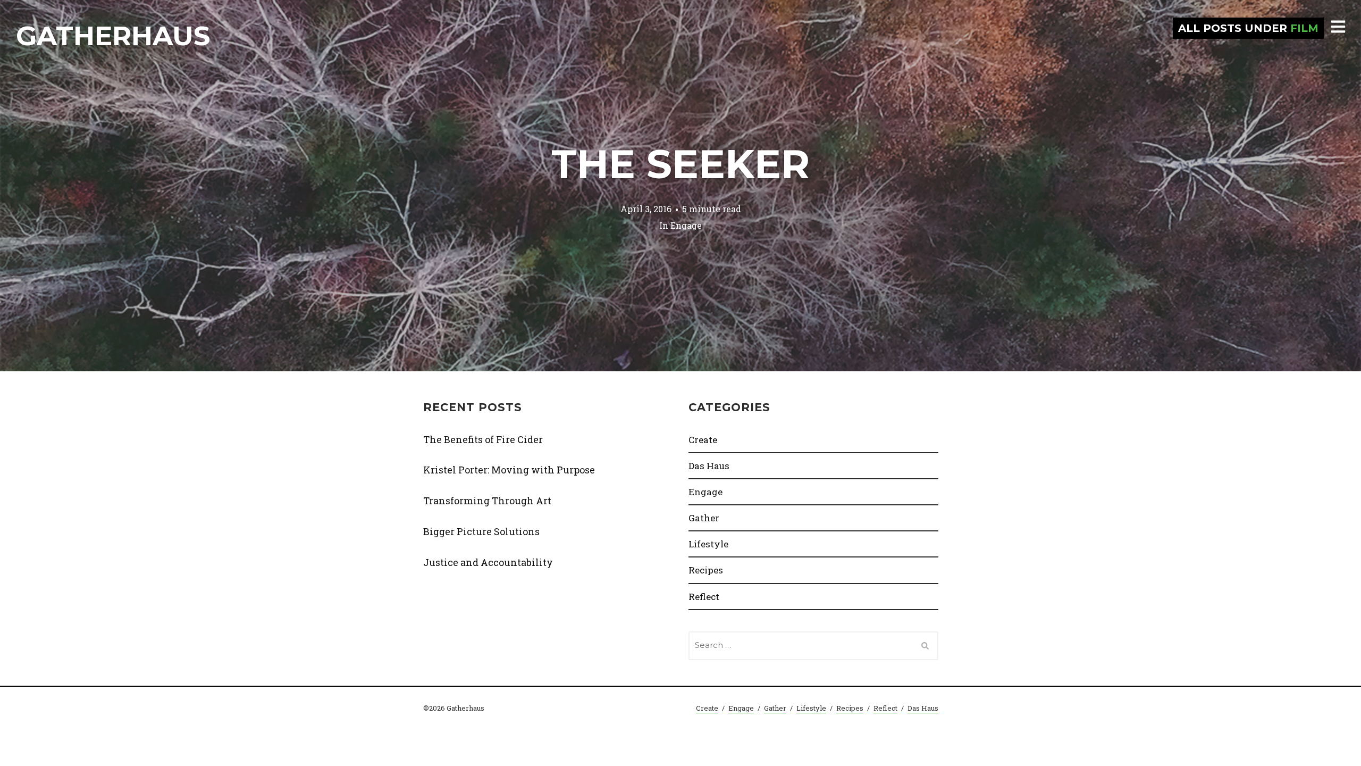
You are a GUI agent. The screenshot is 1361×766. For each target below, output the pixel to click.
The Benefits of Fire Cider (483, 439)
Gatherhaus (113, 36)
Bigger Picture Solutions (481, 531)
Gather (703, 518)
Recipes (705, 570)
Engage (686, 224)
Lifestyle (708, 544)
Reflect (703, 596)
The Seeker (680, 163)
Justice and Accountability (488, 562)
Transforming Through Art (487, 500)
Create (702, 440)
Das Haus (708, 466)
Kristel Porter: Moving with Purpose (509, 469)
